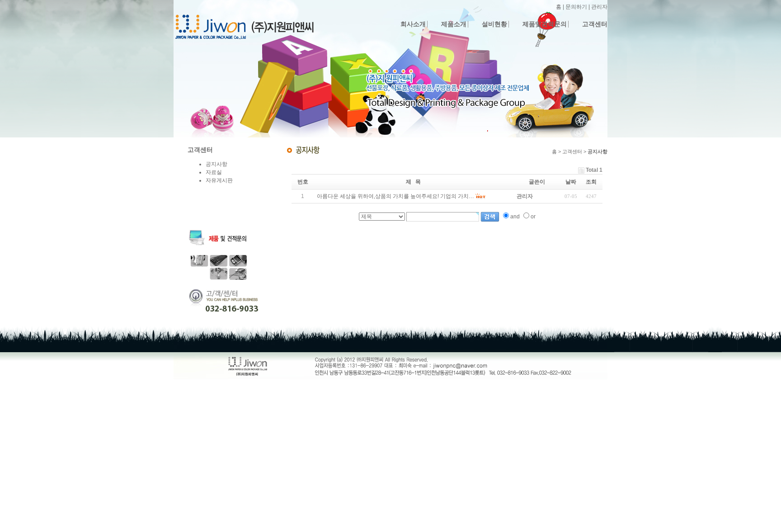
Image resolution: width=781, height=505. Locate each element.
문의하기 (576, 7)
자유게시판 (219, 180)
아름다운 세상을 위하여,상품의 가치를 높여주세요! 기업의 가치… (395, 196)
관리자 (599, 7)
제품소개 (453, 24)
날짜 (570, 182)
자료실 (214, 172)
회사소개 (413, 24)
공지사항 (216, 164)
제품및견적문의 (544, 24)
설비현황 (494, 24)
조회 (591, 182)
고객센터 (594, 24)
